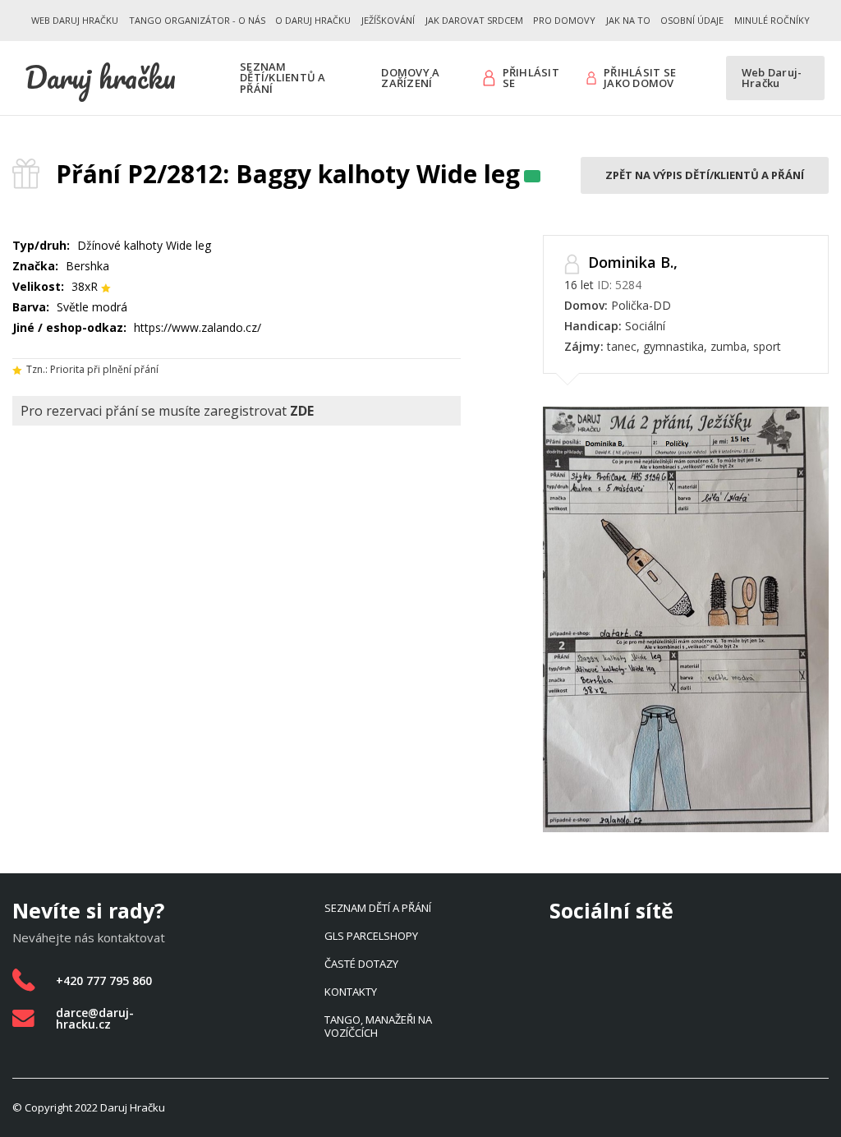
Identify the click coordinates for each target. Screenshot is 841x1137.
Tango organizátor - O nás (197, 20)
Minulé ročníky (772, 20)
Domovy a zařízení (410, 78)
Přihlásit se (531, 78)
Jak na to (628, 20)
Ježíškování (388, 20)
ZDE (302, 411)
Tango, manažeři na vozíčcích (378, 1026)
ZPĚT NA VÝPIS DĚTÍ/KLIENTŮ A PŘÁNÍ (704, 175)
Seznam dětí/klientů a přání (283, 78)
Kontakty (350, 991)
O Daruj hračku (313, 20)
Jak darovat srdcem (474, 20)
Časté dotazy (361, 963)
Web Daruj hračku (74, 20)
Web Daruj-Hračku (772, 78)
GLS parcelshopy (371, 935)
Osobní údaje (692, 20)
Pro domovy (564, 20)
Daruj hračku (100, 77)
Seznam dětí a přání (377, 907)
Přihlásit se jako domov (640, 78)
